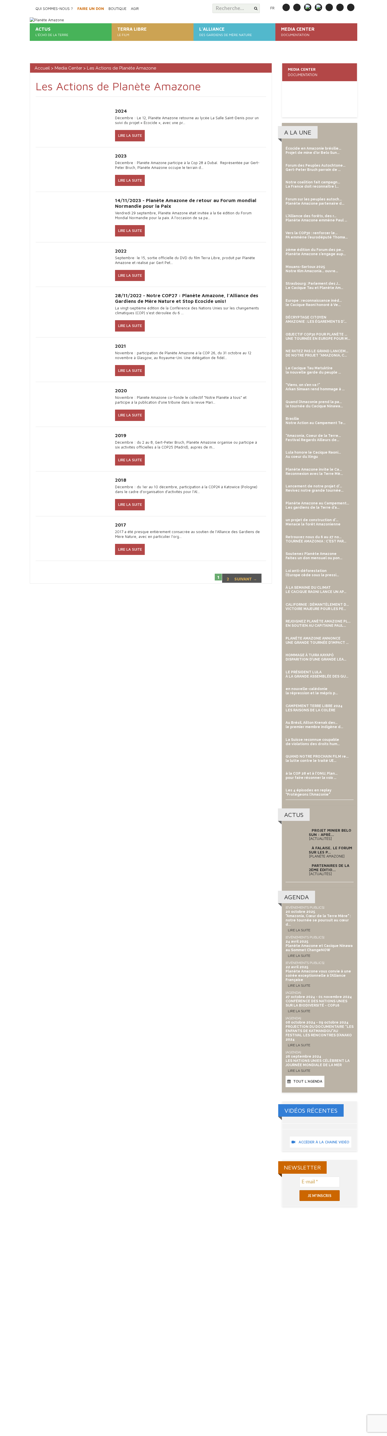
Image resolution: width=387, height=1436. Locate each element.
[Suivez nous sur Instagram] (307, 7)
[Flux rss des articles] (350, 7)
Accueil (42, 68)
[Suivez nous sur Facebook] (297, 7)
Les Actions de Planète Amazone (320, 98)
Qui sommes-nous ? (54, 8)
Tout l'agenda (307, 1081)
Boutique (117, 8)
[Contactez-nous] (286, 7)
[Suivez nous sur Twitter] (318, 7)
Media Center (68, 68)
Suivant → (245, 579)
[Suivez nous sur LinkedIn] (329, 7)
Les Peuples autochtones (311, 87)
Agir (135, 8)
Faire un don (90, 8)
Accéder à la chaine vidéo (322, 1142)
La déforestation (304, 92)
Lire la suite (130, 135)
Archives (297, 104)
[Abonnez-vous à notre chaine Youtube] (340, 7)
